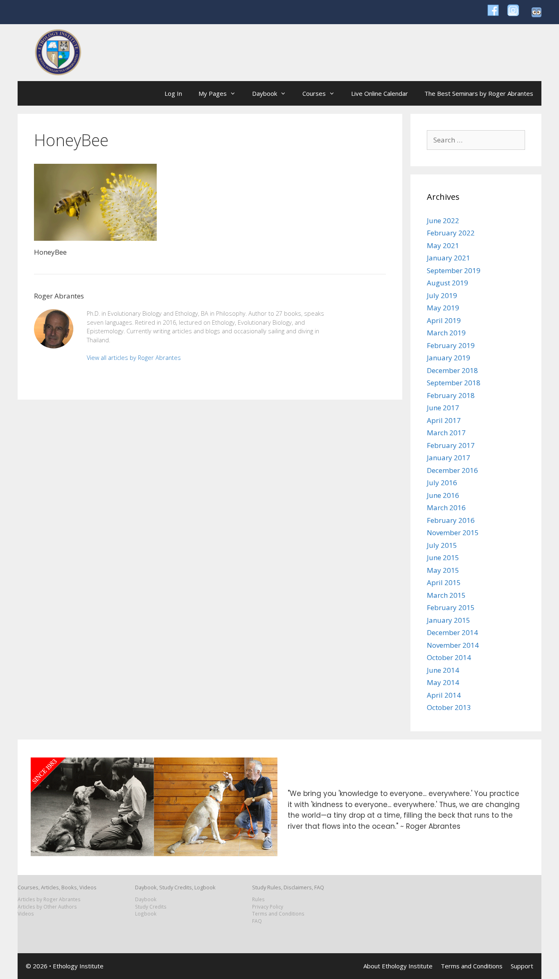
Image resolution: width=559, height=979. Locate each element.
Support (522, 966)
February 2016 (451, 520)
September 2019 (453, 270)
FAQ (257, 921)
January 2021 (448, 257)
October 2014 (449, 657)
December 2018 (452, 370)
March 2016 (446, 507)
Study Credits (151, 906)
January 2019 (448, 357)
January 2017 (448, 457)
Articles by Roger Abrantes (49, 899)
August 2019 (447, 282)
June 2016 (443, 495)
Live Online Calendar (379, 93)
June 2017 (443, 407)
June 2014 (443, 670)
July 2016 (442, 482)
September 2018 (453, 382)
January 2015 (448, 620)
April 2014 (444, 695)
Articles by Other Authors (47, 906)
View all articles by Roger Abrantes (134, 358)
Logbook (145, 913)
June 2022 (443, 220)
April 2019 (444, 320)
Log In (173, 93)
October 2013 (449, 707)
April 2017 (444, 420)
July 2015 (442, 545)
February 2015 (451, 607)
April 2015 (444, 582)
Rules (258, 899)
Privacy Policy (267, 906)
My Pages (212, 93)
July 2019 (442, 295)
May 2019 (443, 307)
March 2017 (446, 432)
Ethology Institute (78, 966)
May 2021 (443, 245)
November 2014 (453, 645)
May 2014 (443, 682)
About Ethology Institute (398, 966)
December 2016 (452, 470)
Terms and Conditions (278, 913)
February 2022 (451, 232)
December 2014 (452, 632)
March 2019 (446, 332)
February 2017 (451, 445)
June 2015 (443, 557)
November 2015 (453, 532)
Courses (314, 93)
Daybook (264, 93)
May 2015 (443, 570)
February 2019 (451, 345)
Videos (26, 913)
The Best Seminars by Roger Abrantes (478, 93)
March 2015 (446, 595)
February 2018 (451, 395)
